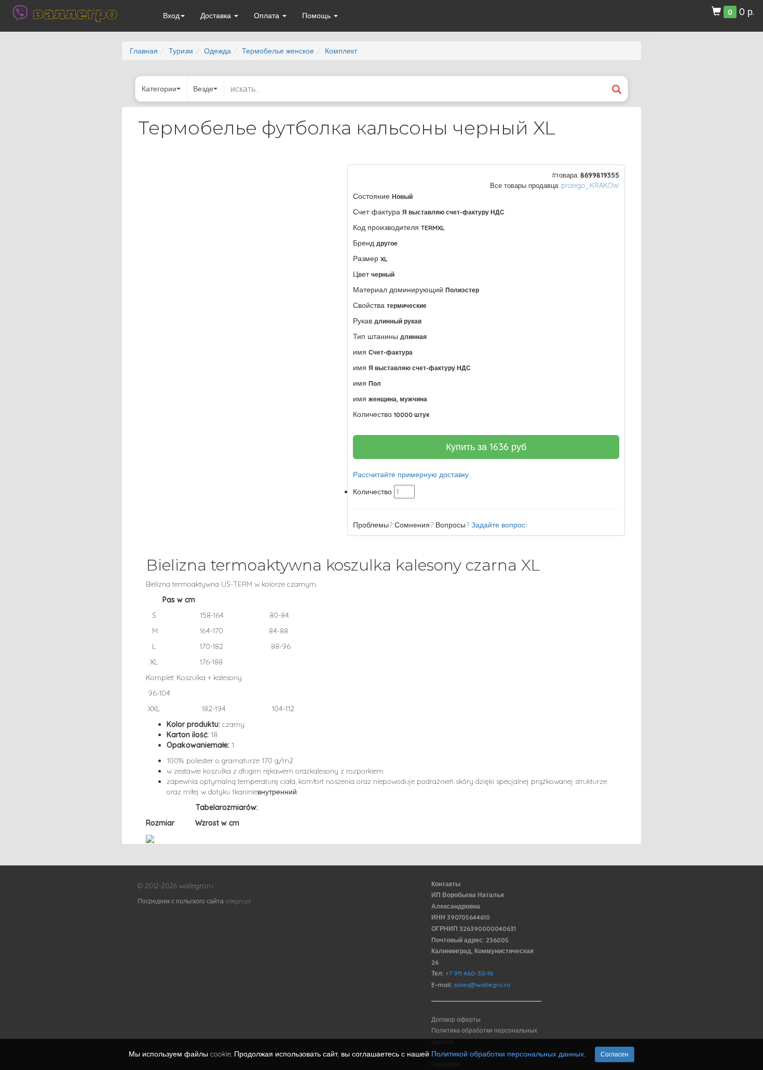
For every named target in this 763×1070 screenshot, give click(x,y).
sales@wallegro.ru (482, 984)
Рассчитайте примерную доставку (411, 474)
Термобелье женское (278, 51)
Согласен (615, 1054)
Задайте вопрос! (499, 525)
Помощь (317, 15)
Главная (144, 51)
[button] (314, 174)
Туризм (181, 51)
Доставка (216, 15)
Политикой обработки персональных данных (507, 1054)
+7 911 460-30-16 (469, 973)
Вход (171, 15)
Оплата (267, 15)
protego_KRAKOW (590, 185)
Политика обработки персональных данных (484, 1036)
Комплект (341, 51)
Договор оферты (456, 1019)
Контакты (445, 884)
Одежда (217, 51)
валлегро (75, 13)
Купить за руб (486, 447)
